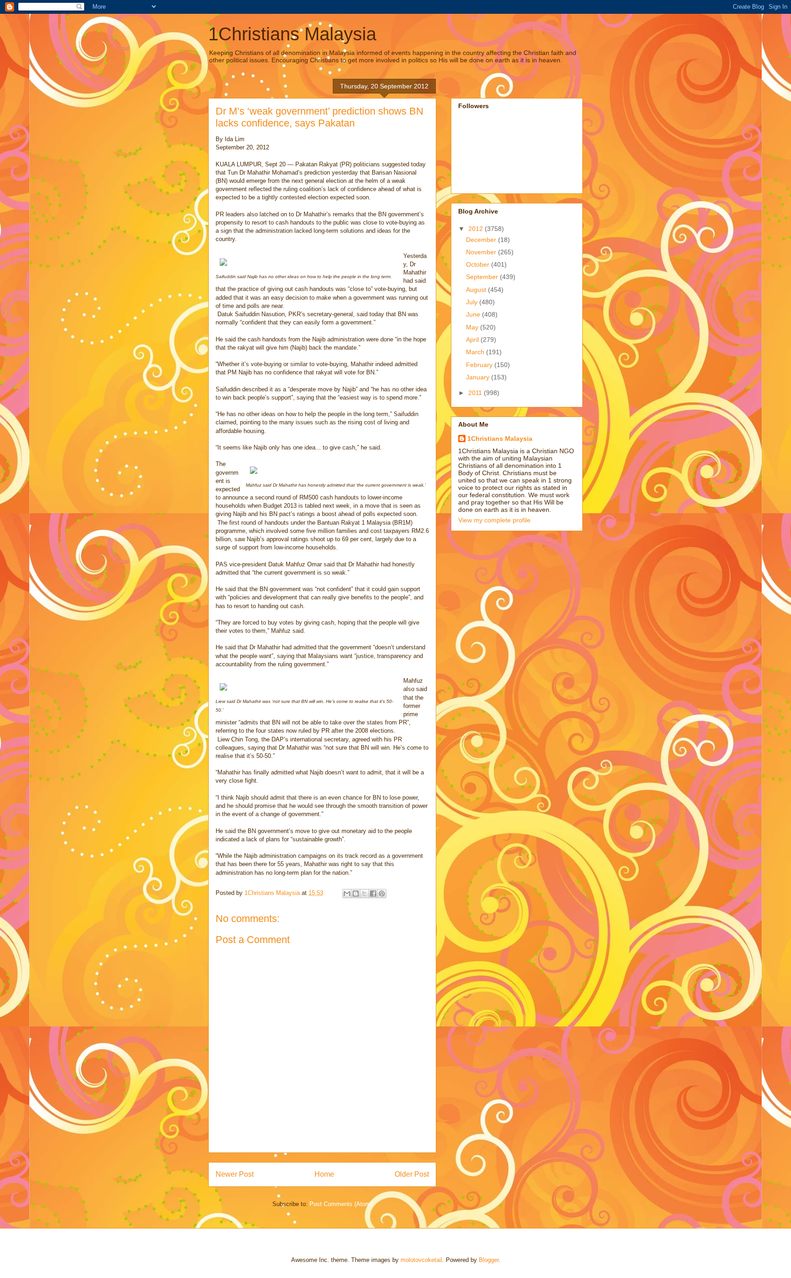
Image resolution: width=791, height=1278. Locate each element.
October (478, 264)
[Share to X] (364, 893)
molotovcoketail (421, 1259)
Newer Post (235, 1174)
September (483, 276)
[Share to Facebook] (373, 893)
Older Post (412, 1174)
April (473, 339)
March (476, 352)
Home (324, 1174)
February (480, 364)
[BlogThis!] (355, 893)
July (472, 302)
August (477, 289)
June (474, 314)
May (473, 327)
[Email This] (347, 893)
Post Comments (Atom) (340, 1204)
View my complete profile (494, 520)
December (482, 239)
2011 (476, 392)
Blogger (488, 1259)
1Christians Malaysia (292, 34)
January (478, 377)
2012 (476, 228)
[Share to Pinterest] (381, 893)
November (482, 252)
